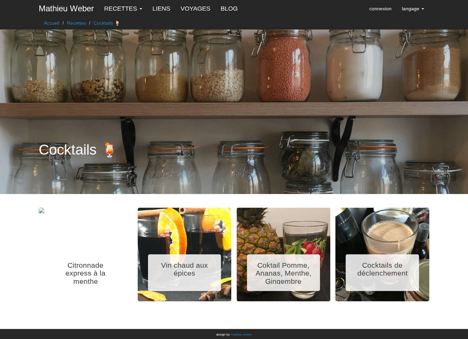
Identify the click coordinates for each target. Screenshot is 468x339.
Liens (161, 8)
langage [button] (411, 8)
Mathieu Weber (66, 8)
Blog (229, 8)
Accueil (51, 23)
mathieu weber (241, 334)
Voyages (195, 8)
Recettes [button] (121, 8)
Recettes (76, 23)
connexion (380, 8)
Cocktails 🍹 (107, 23)
